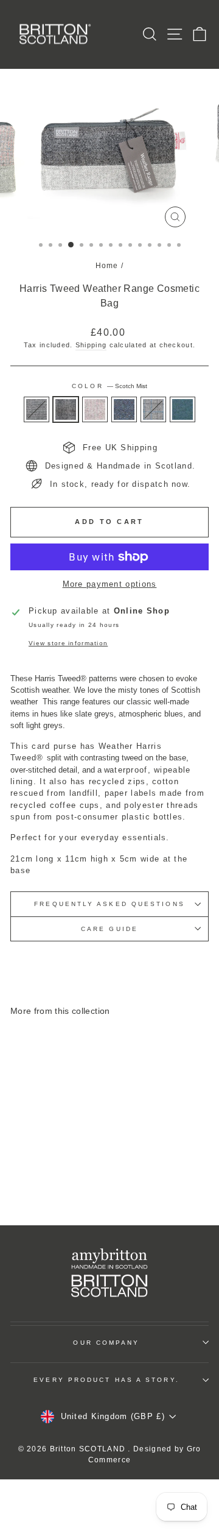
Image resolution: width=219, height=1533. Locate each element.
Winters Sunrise (95, 409)
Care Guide (109, 929)
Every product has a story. (106, 1379)
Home (107, 265)
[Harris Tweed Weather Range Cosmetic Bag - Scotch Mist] (33, 1171)
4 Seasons (153, 409)
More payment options (110, 584)
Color (109, 386)
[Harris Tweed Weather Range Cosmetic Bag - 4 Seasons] (75, 1171)
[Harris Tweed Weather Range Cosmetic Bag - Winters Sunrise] (47, 1171)
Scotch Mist (66, 409)
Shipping (90, 345)
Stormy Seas (182, 409)
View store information (68, 643)
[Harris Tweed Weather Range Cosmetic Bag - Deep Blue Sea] (61, 1171)
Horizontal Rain (36, 409)
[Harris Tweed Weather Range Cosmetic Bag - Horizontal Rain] (19, 1171)
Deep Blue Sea (124, 409)
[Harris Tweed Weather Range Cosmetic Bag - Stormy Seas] (47, 1183)
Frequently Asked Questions (109, 904)
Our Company (106, 1342)
